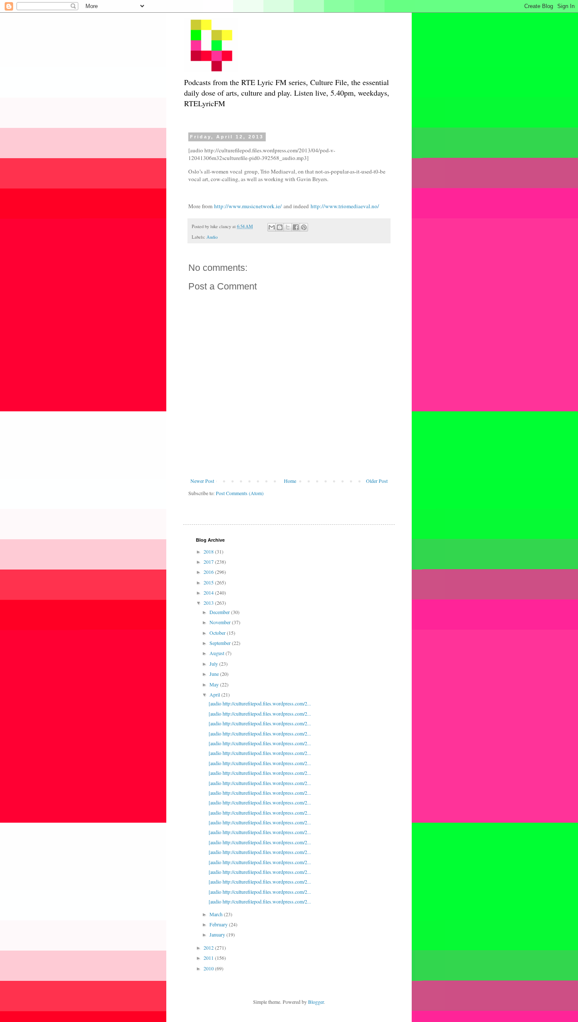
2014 (209, 592)
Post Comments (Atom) (240, 493)
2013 (209, 602)
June (214, 673)
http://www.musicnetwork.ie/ (248, 206)
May (214, 684)
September (220, 642)
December (220, 612)
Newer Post (202, 480)
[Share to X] (287, 227)
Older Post (377, 480)
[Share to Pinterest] (304, 227)
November (220, 622)
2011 (209, 957)
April (215, 694)
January (217, 934)
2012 (209, 947)
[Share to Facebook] (296, 227)
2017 (209, 561)
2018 (209, 551)
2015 (209, 582)
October (218, 632)
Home (290, 480)
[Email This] (271, 227)
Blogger (316, 1001)
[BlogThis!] (279, 227)
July (214, 663)
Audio (211, 237)
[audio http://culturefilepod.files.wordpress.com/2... (260, 703)
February (219, 924)
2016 (209, 571)
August (217, 653)
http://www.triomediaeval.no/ (345, 206)
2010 (209, 968)
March (216, 914)
